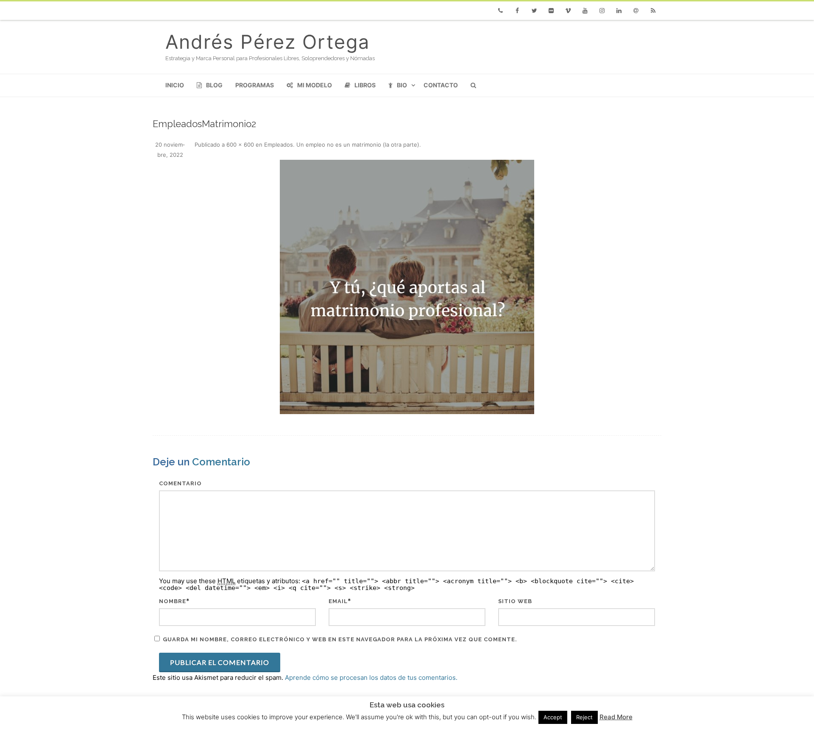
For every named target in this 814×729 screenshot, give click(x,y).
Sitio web (515, 601)
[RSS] (652, 10)
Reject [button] (584, 717)
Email (338, 601)
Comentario (180, 483)
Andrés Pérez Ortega (267, 41)
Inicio (174, 85)
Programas (254, 85)
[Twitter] (534, 10)
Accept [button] (553, 717)
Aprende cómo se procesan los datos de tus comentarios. (371, 677)
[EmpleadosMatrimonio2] (407, 287)
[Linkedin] (618, 10)
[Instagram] (602, 10)
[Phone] (500, 10)
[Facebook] (517, 10)
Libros (365, 85)
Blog (214, 85)
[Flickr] (551, 10)
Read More (616, 717)
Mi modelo (314, 85)
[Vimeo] (568, 10)
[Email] (635, 10)
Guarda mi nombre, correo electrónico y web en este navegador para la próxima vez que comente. (340, 639)
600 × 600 (240, 144)
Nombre (172, 601)
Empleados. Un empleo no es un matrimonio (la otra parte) (341, 144)
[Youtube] (585, 10)
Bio (402, 85)
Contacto (441, 85)
